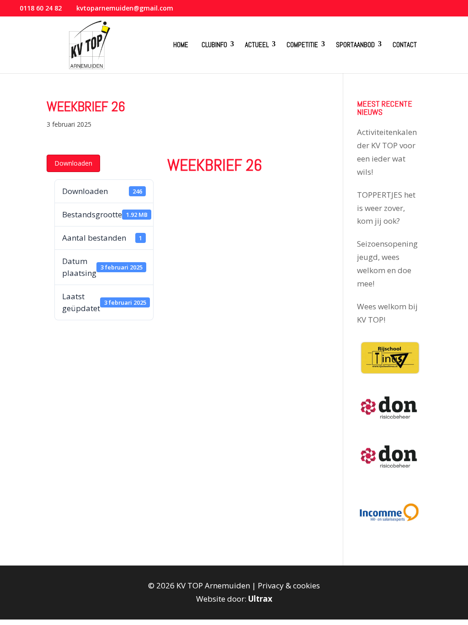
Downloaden (73, 163)
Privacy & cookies (289, 585)
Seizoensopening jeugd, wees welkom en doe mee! (387, 263)
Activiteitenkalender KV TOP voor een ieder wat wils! (387, 152)
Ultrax (260, 598)
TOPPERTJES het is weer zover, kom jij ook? (386, 207)
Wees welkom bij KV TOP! (387, 313)
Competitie (302, 44)
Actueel (257, 44)
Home (180, 44)
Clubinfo (214, 44)
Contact (405, 44)
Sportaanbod (355, 44)
